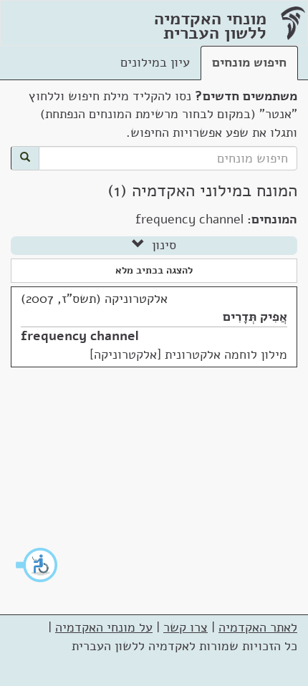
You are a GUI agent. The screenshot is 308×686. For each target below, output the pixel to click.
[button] (37, 565)
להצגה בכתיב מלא (154, 270)
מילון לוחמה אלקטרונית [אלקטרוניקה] (188, 354)
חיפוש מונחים (249, 62)
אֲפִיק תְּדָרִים (255, 316)
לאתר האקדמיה (257, 627)
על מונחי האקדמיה (104, 627)
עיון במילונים (155, 62)
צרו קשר (185, 627)
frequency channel (80, 335)
